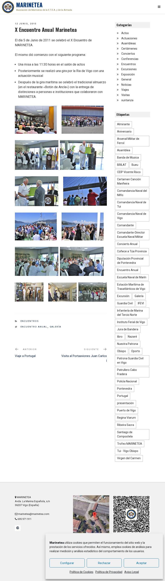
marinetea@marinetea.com (33, 513)
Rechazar (104, 563)
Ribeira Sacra (125, 425)
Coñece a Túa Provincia (132, 251)
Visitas (125, 95)
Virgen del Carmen (129, 458)
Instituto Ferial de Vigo (131, 322)
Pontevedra (124, 388)
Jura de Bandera (127, 329)
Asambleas (128, 43)
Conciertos (128, 53)
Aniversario (124, 131)
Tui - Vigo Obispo (127, 451)
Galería (55, 326)
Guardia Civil (125, 303)
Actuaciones (129, 38)
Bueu (135, 164)
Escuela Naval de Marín (131, 277)
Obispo (121, 351)
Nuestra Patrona (127, 343)
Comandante (125, 225)
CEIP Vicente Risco (129, 172)
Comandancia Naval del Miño (132, 193)
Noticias (126, 84)
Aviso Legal (131, 572)
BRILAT (121, 164)
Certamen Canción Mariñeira (129, 181)
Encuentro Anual (34, 326)
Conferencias (129, 58)
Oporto (135, 351)
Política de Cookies (81, 572)
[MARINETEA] (8, 7)
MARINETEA (44, 6)
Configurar (67, 563)
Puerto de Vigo (126, 410)
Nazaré (132, 336)
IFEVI (141, 303)
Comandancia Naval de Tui (131, 204)
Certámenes (129, 48)
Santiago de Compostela (125, 434)
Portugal (122, 395)
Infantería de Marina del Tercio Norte (130, 312)
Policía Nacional (127, 381)
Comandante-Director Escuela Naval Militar (131, 234)
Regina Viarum (126, 417)
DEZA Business (18, 528)
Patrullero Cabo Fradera (127, 372)
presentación (125, 403)
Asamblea (123, 150)
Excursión (123, 296)
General (126, 79)
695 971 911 (24, 519)
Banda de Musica (128, 157)
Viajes (125, 89)
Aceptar (141, 563)
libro (120, 336)
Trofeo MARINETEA (129, 443)
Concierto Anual (127, 244)
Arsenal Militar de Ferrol (128, 141)
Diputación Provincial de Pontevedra (130, 260)
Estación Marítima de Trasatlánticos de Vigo (131, 286)
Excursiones (129, 69)
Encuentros (30, 321)
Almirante (123, 124)
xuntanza (127, 100)
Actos (125, 33)
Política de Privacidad (108, 572)
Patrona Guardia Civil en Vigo (130, 360)
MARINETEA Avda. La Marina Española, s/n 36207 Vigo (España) (32, 501)
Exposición (128, 74)
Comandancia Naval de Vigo (131, 216)
